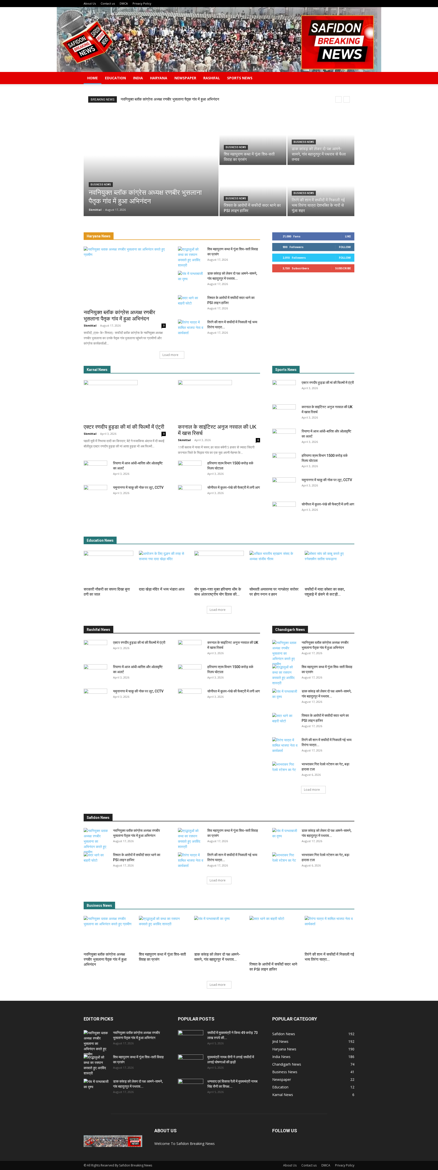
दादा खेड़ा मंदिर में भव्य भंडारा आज (162, 589)
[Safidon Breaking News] (219, 39)
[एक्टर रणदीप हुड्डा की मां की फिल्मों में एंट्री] (125, 400)
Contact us (108, 3)
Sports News (239, 78)
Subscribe (343, 268)
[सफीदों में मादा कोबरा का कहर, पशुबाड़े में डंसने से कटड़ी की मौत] (329, 568)
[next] (346, 99)
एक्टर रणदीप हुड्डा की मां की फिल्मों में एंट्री (124, 427)
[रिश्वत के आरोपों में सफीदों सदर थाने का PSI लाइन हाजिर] (253, 191)
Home (92, 78)
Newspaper (185, 78)
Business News (100, 184)
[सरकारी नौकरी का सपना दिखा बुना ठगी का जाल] (108, 568)
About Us (90, 3)
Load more (170, 355)
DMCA (124, 3)
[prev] (338, 99)
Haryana (158, 78)
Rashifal (211, 78)
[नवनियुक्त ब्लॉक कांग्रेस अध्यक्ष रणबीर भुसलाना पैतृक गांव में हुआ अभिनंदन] (151, 165)
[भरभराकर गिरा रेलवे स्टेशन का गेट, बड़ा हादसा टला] (285, 770)
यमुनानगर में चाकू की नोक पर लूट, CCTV (138, 487)
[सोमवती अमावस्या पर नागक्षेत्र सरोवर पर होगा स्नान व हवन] (274, 568)
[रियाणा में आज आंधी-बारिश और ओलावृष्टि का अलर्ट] (95, 469)
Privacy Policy (142, 3)
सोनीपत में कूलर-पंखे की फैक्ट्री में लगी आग (233, 487)
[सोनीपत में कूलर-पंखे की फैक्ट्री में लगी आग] (190, 494)
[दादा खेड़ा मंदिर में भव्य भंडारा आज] (164, 568)
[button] (348, 78)
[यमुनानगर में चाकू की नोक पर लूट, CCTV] (95, 494)
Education (115, 78)
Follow (345, 247)
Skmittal (90, 325)
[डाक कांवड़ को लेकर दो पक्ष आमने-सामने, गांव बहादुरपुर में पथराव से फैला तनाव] (320, 140)
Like (348, 236)
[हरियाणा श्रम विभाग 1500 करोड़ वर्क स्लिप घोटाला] (190, 469)
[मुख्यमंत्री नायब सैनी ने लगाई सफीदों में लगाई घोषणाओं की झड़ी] (190, 1063)
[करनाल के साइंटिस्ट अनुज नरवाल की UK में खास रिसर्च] (219, 400)
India (138, 78)
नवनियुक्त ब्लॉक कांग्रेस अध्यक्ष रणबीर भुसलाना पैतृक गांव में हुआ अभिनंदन (170, 99)
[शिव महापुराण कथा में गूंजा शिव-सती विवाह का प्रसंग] (253, 140)
